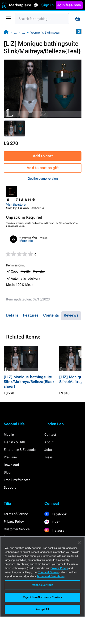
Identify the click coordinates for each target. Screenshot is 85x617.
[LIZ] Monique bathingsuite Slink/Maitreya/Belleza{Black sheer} (29, 382)
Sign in (47, 5)
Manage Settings (42, 584)
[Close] (79, 543)
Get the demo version (43, 178)
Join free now (69, 5)
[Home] (6, 32)
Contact (50, 434)
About (48, 442)
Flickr (55, 522)
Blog (7, 472)
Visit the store (16, 204)
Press (48, 457)
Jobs (48, 450)
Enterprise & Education (21, 450)
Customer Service (17, 529)
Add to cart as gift (43, 167)
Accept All (42, 609)
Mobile (9, 434)
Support (10, 487)
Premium (10, 457)
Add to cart (43, 156)
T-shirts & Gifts (15, 442)
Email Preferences (17, 480)
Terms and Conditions (50, 576)
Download (11, 465)
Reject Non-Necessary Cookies (42, 597)
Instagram (59, 530)
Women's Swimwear (45, 32)
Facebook (59, 514)
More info (26, 241)
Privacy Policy (14, 521)
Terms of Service (16, 514)
